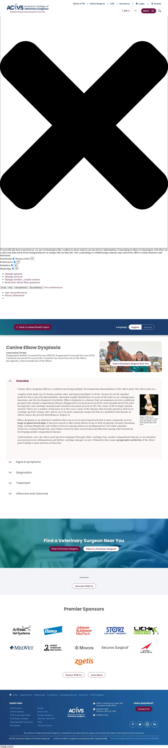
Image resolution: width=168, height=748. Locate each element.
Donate (157, 3)
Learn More (97, 675)
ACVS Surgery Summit (19, 718)
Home (15, 695)
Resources (124, 3)
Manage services (14, 276)
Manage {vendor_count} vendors (22, 279)
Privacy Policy (134, 738)
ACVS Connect (16, 708)
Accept (3, 288)
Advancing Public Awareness (21, 722)
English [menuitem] (135, 327)
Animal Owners (26, 695)
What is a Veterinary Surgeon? (101, 549)
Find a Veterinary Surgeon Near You (131, 363)
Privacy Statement (14, 295)
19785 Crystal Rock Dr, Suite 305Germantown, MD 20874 (109, 704)
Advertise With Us (84, 586)
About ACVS (79, 3)
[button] (84, 125)
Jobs (112, 3)
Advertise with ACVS (46, 718)
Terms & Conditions (119, 738)
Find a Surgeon (97, 3)
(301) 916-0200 (102, 709)
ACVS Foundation (97, 695)
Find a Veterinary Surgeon (65, 548)
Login (141, 3)
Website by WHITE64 (150, 738)
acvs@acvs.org (102, 715)
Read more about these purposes (22, 282)
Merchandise (15, 725)
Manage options (13, 273)
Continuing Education (68, 695)
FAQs (40, 722)
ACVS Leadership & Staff (20, 715)
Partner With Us (73, 675)
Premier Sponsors (45, 715)
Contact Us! (143, 709)
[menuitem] (135, 327)
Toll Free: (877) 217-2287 (106, 711)
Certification (52, 695)
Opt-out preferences (16, 292)
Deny (10, 288)
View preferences (21, 288)
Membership (39, 695)
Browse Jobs (43, 712)
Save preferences (36, 288)
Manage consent (7, 747)
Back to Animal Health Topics (34, 327)
